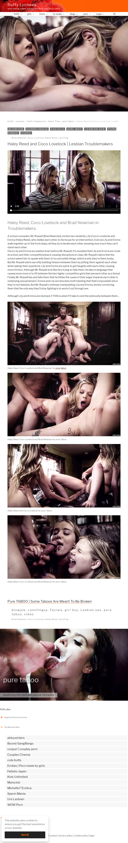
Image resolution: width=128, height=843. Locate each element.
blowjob (16, 129)
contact (53, 835)
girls (29, 14)
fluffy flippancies (36, 121)
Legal (98, 14)
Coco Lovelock (36, 138)
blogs (72, 14)
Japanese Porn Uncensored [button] (15, 717)
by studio (57, 14)
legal (92, 835)
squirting (63, 138)
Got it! (25, 834)
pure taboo (68, 121)
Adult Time (54, 121)
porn (85, 14)
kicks (42, 14)
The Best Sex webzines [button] (13, 817)
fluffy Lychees (21, 4)
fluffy (16, 14)
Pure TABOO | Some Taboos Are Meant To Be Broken (49, 601)
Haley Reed (51, 138)
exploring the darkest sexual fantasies (28, 695)
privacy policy (65, 835)
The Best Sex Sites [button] (12, 727)
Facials (57, 129)
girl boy (74, 129)
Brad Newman (19, 138)
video (26, 133)
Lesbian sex (95, 129)
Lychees (20, 121)
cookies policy (81, 835)
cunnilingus (37, 129)
